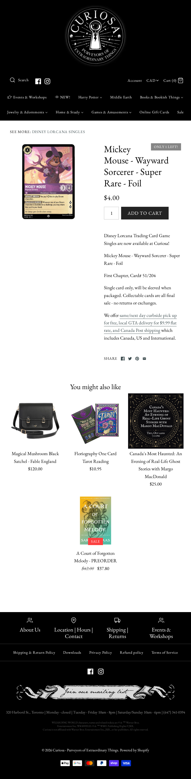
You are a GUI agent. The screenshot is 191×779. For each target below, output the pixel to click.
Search (23, 79)
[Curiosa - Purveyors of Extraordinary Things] (95, 8)
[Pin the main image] (137, 358)
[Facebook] (38, 81)
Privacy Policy (100, 652)
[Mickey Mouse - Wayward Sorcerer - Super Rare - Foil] (48, 181)
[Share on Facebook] (123, 358)
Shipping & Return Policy (34, 652)
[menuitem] (27, 96)
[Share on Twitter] (130, 358)
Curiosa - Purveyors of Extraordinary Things (85, 750)
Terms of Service (164, 652)
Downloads (72, 652)
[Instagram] (47, 81)
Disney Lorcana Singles (58, 131)
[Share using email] (144, 358)
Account (135, 80)
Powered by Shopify (134, 750)
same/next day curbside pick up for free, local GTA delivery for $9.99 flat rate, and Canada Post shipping (140, 323)
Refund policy (131, 652)
